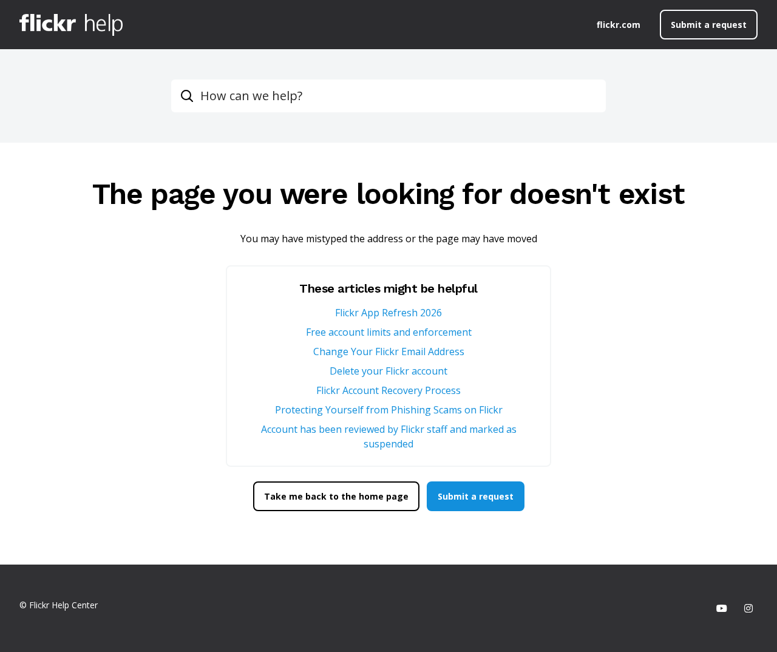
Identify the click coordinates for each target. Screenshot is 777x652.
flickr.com (618, 24)
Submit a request (709, 24)
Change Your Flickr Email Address (388, 351)
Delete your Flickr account (388, 371)
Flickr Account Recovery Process (388, 390)
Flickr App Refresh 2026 (388, 312)
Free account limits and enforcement (389, 332)
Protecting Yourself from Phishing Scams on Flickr (389, 409)
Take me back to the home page (336, 496)
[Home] (71, 25)
